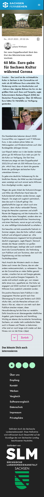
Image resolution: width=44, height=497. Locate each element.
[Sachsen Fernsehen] (14, 5)
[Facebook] (19, 365)
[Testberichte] (12, 365)
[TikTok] (32, 365)
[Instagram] (25, 365)
